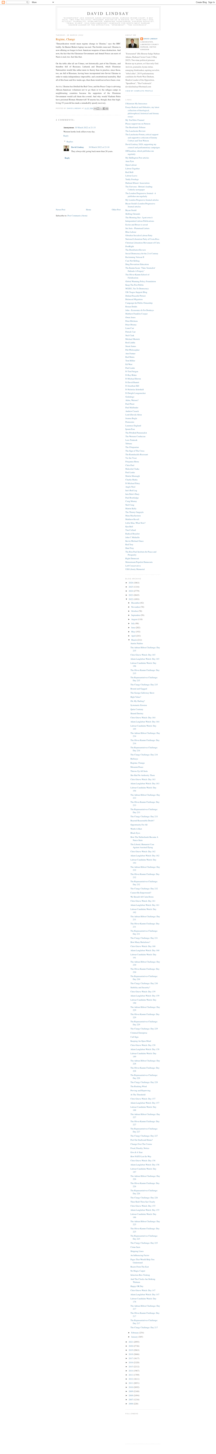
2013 (131, 1374)
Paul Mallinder (131, 407)
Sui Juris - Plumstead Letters (137, 228)
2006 (131, 1403)
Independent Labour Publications (139, 221)
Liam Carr (129, 328)
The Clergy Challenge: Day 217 (144, 1327)
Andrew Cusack (132, 411)
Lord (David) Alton (133, 414)
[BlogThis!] (98, 108)
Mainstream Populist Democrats (139, 562)
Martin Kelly (130, 508)
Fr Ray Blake (131, 375)
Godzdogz (129, 396)
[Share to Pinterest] (107, 108)
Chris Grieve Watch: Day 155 (142, 1205)
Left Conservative (133, 565)
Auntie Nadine (136, 643)
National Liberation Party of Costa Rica (142, 239)
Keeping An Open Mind (140, 1041)
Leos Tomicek (131, 440)
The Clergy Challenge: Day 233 (144, 816)
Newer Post (60, 209)
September (136, 615)
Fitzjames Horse (132, 461)
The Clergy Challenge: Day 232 (144, 888)
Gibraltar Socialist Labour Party (138, 235)
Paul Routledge (132, 497)
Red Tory (129, 544)
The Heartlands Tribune (135, 127)
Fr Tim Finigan (131, 371)
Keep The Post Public (134, 284)
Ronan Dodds (131, 306)
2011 (131, 1383)
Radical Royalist (132, 533)
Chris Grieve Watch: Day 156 (142, 1160)
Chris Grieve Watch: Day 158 (142, 1045)
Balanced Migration (134, 299)
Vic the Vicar (131, 457)
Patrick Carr (130, 331)
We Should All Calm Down (142, 896)
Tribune (128, 443)
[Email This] (95, 108)
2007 (131, 1399)
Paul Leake (130, 367)
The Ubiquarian (132, 447)
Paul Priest (129, 403)
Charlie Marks (131, 479)
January (134, 1336)
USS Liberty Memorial (135, 569)
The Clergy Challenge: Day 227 (144, 1135)
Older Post (116, 209)
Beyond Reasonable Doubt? (142, 820)
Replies (70, 141)
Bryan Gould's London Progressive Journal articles (140, 205)
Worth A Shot (136, 828)
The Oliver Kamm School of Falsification (137, 276)
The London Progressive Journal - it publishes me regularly (140, 195)
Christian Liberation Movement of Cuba (142, 242)
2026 (131, 582)
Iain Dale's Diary (132, 494)
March (134, 639)
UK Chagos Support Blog (136, 292)
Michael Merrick (132, 339)
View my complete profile (139, 91)
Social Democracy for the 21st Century (141, 253)
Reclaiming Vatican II (134, 257)
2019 (131, 1350)
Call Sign (134, 1036)
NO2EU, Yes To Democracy (137, 288)
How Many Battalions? (140, 942)
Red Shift (129, 172)
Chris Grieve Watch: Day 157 (142, 1098)
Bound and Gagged (138, 688)
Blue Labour (130, 231)
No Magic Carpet (137, 1270)
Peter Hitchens (131, 321)
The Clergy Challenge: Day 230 (144, 983)
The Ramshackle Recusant (136, 454)
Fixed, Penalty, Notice (139, 1148)
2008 (131, 1395)
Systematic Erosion (138, 705)
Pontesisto (129, 421)
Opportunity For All (139, 824)
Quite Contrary (136, 709)
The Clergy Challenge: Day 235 (144, 684)
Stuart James (130, 346)
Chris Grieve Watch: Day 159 (142, 991)
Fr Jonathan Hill (132, 385)
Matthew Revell (132, 519)
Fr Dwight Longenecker (135, 393)
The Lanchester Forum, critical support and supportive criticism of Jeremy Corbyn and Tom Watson (141, 137)
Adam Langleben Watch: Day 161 (144, 905)
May (133, 631)
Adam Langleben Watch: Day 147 (144, 1294)
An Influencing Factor (139, 1255)
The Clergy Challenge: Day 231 (144, 938)
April (133, 635)
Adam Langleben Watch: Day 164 (144, 721)
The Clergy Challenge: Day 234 (144, 754)
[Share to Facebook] (104, 108)
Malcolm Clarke (132, 468)
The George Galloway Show (142, 692)
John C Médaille (132, 537)
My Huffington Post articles (137, 157)
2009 (131, 1391)
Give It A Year (136, 1152)
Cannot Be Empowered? (140, 892)
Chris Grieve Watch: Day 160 (142, 946)
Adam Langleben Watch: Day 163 (144, 783)
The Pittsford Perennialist (136, 432)
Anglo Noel (130, 486)
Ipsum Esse (130, 429)
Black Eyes (135, 832)
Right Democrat (132, 558)
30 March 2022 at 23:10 (99, 147)
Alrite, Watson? (132, 400)
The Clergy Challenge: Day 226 (144, 1197)
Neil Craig (129, 504)
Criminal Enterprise (138, 1032)
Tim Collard (130, 530)
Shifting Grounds (132, 213)
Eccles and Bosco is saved (136, 224)
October (135, 611)
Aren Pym (129, 161)
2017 (131, 1358)
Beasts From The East (139, 1266)
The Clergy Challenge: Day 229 (144, 1028)
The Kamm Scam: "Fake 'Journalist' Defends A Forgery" (140, 269)
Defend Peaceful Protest (135, 295)
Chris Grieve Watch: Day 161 (142, 900)
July (133, 623)
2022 (131, 599)
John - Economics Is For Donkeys (139, 310)
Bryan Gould (130, 210)
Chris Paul (129, 465)
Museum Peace (136, 767)
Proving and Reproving (140, 1090)
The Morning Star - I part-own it (139, 217)
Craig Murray (131, 501)
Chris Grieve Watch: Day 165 (142, 654)
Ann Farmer (130, 353)
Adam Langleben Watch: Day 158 (144, 1049)
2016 (131, 1362)
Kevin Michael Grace (134, 541)
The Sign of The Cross (134, 450)
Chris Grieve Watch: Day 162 (142, 851)
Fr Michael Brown (133, 378)
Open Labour (131, 164)
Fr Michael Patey (132, 483)
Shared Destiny (136, 713)
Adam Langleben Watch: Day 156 (144, 1164)
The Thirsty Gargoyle (134, 512)
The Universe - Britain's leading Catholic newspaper (138, 188)
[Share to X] (101, 108)
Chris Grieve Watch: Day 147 (142, 1290)
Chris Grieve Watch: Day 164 (142, 717)
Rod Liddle (130, 342)
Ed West (128, 364)
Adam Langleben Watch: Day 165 (144, 658)
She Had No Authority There (142, 775)
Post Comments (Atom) (77, 215)
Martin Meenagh (132, 476)
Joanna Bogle (131, 418)
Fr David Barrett (132, 382)
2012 (131, 1378)
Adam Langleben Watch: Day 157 (144, 1102)
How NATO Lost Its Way (140, 1156)
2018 (131, 1354)
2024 (131, 590)
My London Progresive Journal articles (142, 199)
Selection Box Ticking (140, 1274)
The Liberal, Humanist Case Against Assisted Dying (142, 846)
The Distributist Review (135, 249)
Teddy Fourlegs (132, 179)
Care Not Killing (132, 260)
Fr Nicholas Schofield (134, 389)
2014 (131, 1370)
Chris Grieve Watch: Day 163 (142, 779)
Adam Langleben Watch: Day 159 (144, 995)
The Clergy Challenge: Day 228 (144, 1082)
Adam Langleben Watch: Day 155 (144, 1209)
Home (88, 209)
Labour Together (132, 168)
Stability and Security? (140, 987)
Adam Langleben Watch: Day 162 (144, 855)
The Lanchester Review (135, 130)
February (135, 1332)
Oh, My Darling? (137, 701)
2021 (131, 1341)
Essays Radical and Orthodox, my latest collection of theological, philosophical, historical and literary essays (142, 112)
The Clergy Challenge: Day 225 (144, 1242)
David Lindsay (108, 13)
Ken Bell (129, 526)
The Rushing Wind (138, 1086)
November (136, 606)
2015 (131, 1366)
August (134, 619)
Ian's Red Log (131, 490)
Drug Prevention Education (137, 264)
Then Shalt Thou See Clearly (142, 1201)
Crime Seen (135, 1247)
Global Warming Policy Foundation (140, 281)
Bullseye (134, 758)
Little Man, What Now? (135, 522)
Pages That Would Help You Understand (142, 1261)
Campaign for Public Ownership (139, 302)
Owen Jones (130, 317)
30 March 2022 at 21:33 (85, 127)
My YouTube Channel (134, 120)
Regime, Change (137, 762)
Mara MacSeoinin (133, 515)
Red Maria (129, 356)
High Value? (135, 696)
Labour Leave (131, 175)
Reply (66, 135)
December (135, 602)
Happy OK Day (136, 1286)
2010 (131, 1387)
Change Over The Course (141, 1144)
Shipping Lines (137, 1251)
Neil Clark (129, 335)
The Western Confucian (135, 436)
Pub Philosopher (132, 349)
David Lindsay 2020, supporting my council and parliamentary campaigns (142, 146)
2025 (131, 586)
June (133, 627)
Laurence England (133, 425)
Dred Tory (129, 548)
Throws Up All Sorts (139, 771)
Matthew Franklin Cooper (136, 313)
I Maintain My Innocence (136, 103)
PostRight (129, 246)
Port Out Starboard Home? (141, 1139)
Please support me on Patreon (137, 123)
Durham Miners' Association (137, 182)
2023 (131, 595)
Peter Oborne (130, 324)
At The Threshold (137, 1094)
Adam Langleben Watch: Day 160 (144, 950)
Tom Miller (130, 360)
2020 (131, 1345)
